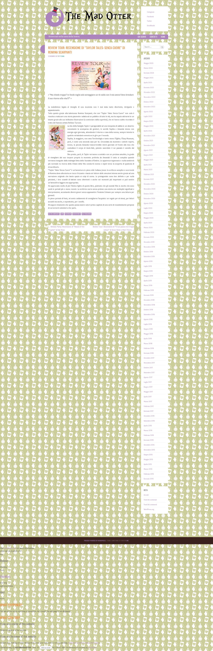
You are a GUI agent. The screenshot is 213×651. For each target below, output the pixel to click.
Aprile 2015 (148, 464)
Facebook (150, 17)
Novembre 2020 (149, 189)
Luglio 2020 (148, 208)
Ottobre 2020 (148, 194)
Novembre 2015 (149, 450)
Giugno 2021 (148, 155)
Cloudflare (5, 576)
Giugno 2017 (148, 387)
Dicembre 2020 (149, 184)
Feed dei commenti (150, 505)
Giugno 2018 (148, 329)
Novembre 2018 (149, 305)
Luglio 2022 (148, 116)
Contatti (153, 36)
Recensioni (68, 214)
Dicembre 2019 (149, 242)
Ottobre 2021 (148, 141)
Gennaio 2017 (148, 411)
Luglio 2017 (148, 382)
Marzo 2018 (148, 343)
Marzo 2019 (148, 285)
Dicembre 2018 (149, 300)
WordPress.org (149, 509)
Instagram (150, 12)
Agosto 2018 (148, 319)
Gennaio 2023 (149, 87)
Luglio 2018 (148, 324)
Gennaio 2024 (149, 73)
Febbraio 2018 (149, 348)
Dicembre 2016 (149, 416)
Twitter (149, 21)
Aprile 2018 (148, 339)
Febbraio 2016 (149, 435)
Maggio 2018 (148, 334)
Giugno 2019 (148, 271)
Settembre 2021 (149, 145)
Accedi (146, 495)
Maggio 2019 (148, 276)
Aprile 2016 (148, 426)
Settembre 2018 (149, 314)
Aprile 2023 (148, 82)
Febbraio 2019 (149, 290)
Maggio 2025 (148, 63)
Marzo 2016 (148, 430)
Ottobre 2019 (148, 252)
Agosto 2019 (148, 261)
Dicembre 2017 (149, 358)
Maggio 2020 (148, 218)
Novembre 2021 (149, 136)
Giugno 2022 (148, 121)
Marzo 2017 (148, 401)
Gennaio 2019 (149, 295)
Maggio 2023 (148, 78)
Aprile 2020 (148, 223)
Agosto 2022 (148, 112)
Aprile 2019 (148, 281)
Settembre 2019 (149, 256)
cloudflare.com (10, 548)
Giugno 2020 (148, 213)
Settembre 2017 (149, 372)
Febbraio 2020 (149, 232)
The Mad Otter (98, 16)
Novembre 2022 (149, 97)
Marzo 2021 (148, 170)
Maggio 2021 (148, 160)
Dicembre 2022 (149, 92)
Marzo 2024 (148, 68)
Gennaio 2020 (149, 237)
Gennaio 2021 (149, 179)
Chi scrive (142, 36)
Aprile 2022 (148, 131)
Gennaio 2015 (149, 479)
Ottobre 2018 (148, 310)
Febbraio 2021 (149, 174)
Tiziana (62, 56)
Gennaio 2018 (149, 353)
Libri (62, 214)
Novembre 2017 (149, 363)
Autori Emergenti (53, 214)
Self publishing (86, 214)
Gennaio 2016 (149, 440)
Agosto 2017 (148, 377)
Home (163, 36)
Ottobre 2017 (148, 368)
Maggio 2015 (148, 459)
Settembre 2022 (149, 107)
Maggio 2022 (148, 126)
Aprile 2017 (147, 397)
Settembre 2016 (149, 421)
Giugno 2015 (148, 455)
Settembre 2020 (149, 198)
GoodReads (151, 26)
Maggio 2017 (148, 392)
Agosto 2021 (148, 150)
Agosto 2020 (148, 203)
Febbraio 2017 (149, 406)
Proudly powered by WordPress (95, 541)
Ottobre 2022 (148, 102)
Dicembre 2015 (149, 445)
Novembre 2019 (149, 247)
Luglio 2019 (148, 266)
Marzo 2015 (148, 469)
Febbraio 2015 (149, 474)
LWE (127, 541)
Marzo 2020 (148, 227)
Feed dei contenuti (150, 500)
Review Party (76, 214)
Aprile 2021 (148, 165)
